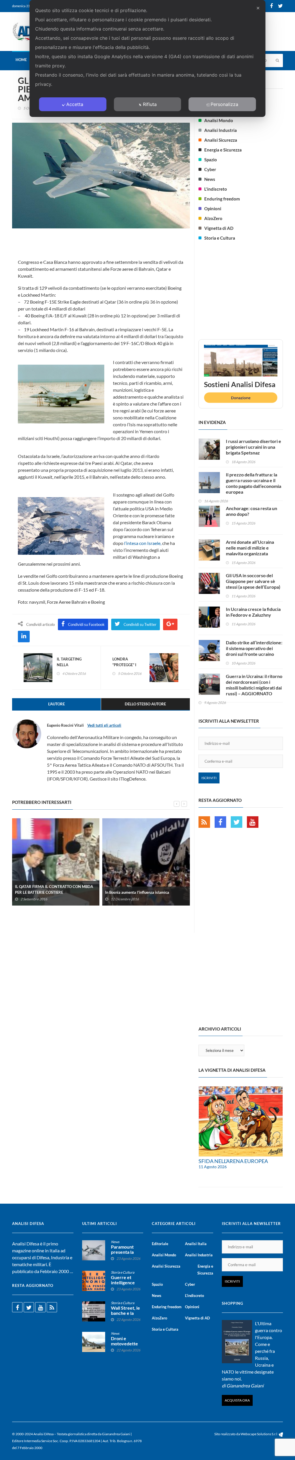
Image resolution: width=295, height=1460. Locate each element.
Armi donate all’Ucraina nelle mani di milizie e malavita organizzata (250, 547)
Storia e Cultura (219, 238)
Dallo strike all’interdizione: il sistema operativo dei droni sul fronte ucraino (254, 648)
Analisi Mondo (218, 120)
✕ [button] (258, 8)
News (209, 179)
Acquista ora (237, 1400)
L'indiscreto (215, 189)
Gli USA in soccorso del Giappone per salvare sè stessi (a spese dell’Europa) (253, 581)
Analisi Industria (220, 130)
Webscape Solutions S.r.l (259, 1434)
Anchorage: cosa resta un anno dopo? (251, 511)
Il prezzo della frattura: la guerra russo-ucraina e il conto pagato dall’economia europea (253, 483)
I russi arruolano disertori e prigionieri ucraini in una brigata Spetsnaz (253, 446)
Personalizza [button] (224, 104)
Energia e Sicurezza (223, 149)
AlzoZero (213, 218)
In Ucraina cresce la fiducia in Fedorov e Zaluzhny (253, 612)
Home (21, 59)
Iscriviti (209, 778)
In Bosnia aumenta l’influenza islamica (137, 892)
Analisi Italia (196, 1243)
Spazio (210, 159)
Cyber (210, 169)
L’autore (56, 704)
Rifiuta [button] (150, 104)
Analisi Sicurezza (220, 140)
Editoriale (160, 1243)
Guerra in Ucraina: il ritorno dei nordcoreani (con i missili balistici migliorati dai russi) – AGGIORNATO (254, 684)
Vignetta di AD (218, 228)
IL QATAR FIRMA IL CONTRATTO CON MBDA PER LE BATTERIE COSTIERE (54, 889)
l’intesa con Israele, (142, 543)
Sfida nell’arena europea (233, 1161)
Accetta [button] (74, 104)
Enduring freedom (222, 198)
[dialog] (147, 58)
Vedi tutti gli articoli (104, 725)
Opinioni (212, 208)
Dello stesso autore (145, 704)
